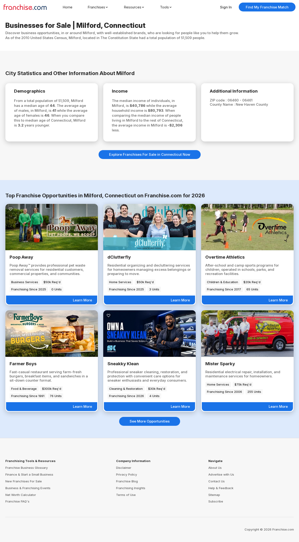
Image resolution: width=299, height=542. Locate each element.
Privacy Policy (126, 474)
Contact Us (216, 481)
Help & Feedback (220, 488)
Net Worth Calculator (20, 495)
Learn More (82, 300)
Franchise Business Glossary (26, 468)
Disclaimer (123, 468)
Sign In (226, 7)
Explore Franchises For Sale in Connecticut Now (149, 154)
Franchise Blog (127, 481)
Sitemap (214, 495)
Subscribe (215, 501)
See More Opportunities (150, 421)
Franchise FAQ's (17, 501)
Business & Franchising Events (27, 488)
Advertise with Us (221, 474)
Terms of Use (126, 495)
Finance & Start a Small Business (29, 474)
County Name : (223, 104)
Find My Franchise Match (267, 7)
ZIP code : (219, 100)
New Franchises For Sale (23, 481)
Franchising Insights (130, 488)
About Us (215, 468)
